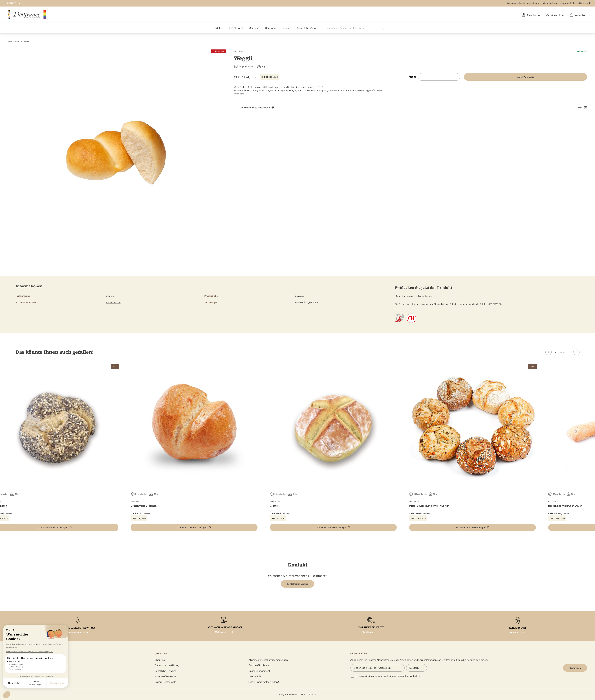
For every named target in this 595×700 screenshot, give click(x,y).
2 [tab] (558, 352)
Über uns (254, 28)
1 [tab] (555, 352)
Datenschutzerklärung (167, 665)
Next (576, 352)
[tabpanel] (194, 448)
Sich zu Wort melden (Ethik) (264, 682)
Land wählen (255, 676)
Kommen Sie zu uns (165, 676)
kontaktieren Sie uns (576, 3)
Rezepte (286, 28)
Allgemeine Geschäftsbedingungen (268, 660)
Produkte (217, 28)
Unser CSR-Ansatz (307, 28)
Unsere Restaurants (165, 682)
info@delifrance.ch (466, 304)
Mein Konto (533, 15)
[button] (12, 3)
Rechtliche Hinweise (165, 671)
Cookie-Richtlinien (259, 665)
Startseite (14, 41)
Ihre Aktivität (236, 28)
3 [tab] (561, 352)
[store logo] (27, 14)
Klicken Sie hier (113, 302)
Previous (548, 352)
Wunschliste (557, 15)
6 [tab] (569, 352)
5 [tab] (566, 352)
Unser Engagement (259, 671)
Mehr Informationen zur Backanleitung (413, 296)
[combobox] (356, 28)
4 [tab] (563, 352)
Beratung (270, 28)
